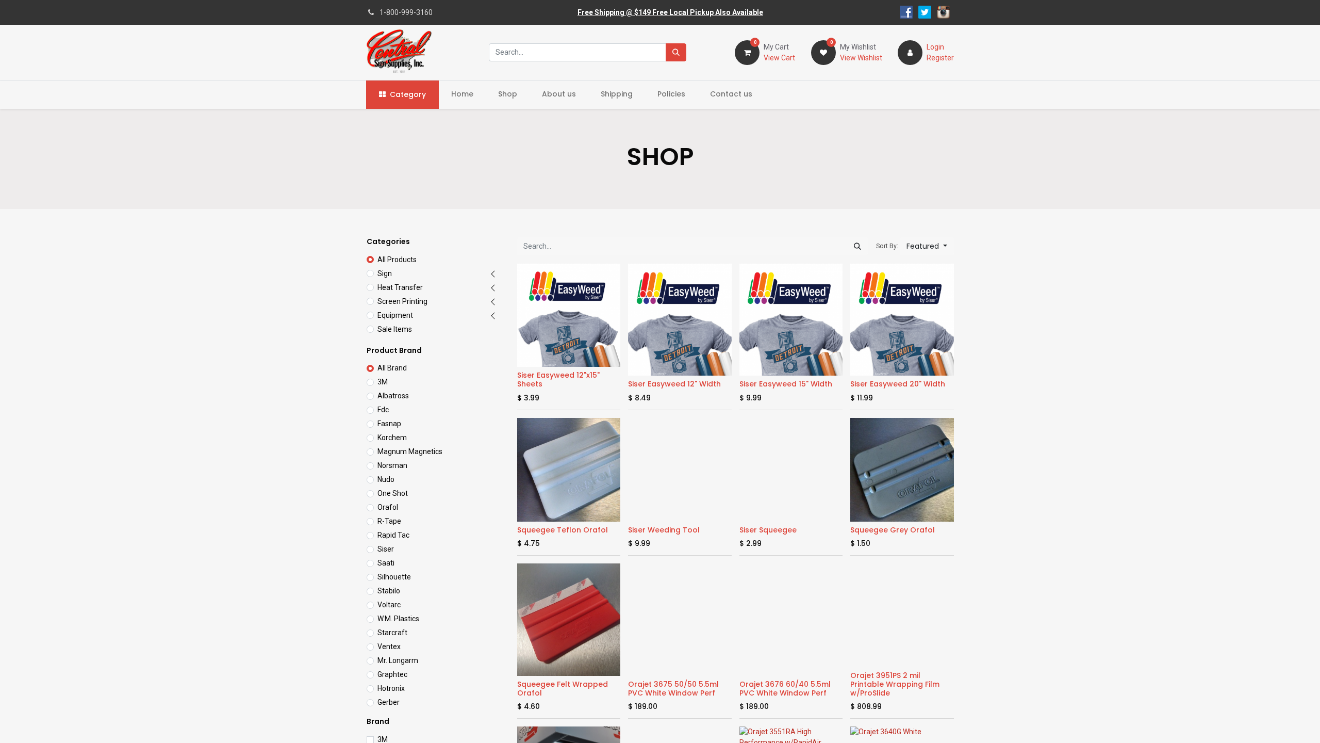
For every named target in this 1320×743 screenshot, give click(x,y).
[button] (927, 246)
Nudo (385, 479)
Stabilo (388, 591)
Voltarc (389, 605)
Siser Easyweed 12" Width (674, 384)
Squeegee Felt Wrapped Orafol (562, 688)
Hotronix (391, 688)
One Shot (392, 493)
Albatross (393, 396)
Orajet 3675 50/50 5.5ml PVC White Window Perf (673, 688)
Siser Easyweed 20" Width (897, 384)
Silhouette (394, 577)
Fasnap (389, 423)
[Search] (676, 52)
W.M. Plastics (398, 619)
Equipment (395, 315)
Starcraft (392, 632)
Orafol (387, 507)
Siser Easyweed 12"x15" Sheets (558, 379)
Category (408, 94)
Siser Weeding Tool (664, 530)
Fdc (383, 410)
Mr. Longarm (397, 660)
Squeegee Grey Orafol (892, 530)
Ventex (389, 646)
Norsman (392, 465)
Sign (384, 273)
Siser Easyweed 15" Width (785, 384)
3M (382, 382)
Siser (385, 549)
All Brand (392, 368)
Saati (385, 563)
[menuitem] (462, 94)
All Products (397, 259)
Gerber (388, 702)
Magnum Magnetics (409, 451)
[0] (747, 51)
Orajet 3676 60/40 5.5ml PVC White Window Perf (785, 688)
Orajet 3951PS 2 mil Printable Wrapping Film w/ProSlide (894, 684)
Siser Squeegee (768, 530)
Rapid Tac (393, 535)
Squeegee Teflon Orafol (562, 530)
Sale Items (394, 329)
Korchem (392, 437)
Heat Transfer (400, 287)
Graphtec (392, 674)
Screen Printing (402, 301)
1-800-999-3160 (406, 12)
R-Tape (389, 521)
